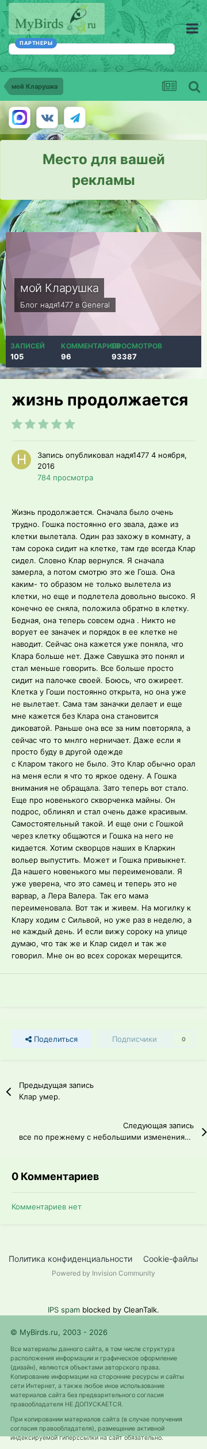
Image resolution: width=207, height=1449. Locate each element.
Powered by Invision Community (103, 1273)
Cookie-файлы (170, 1259)
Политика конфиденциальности (70, 1259)
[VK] (47, 117)
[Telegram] (75, 117)
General (96, 304)
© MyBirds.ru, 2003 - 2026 (59, 1332)
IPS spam (64, 1309)
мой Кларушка (59, 288)
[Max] (19, 117)
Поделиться (55, 1039)
